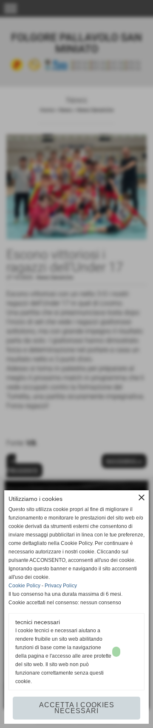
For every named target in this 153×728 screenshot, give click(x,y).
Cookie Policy (24, 586)
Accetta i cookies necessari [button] (76, 707)
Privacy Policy (61, 586)
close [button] (141, 497)
